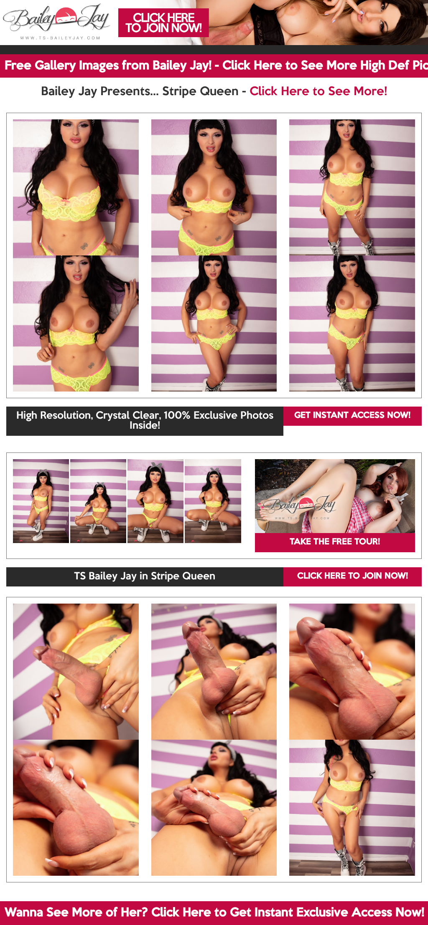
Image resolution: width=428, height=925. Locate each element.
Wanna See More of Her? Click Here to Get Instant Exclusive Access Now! (214, 912)
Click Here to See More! (318, 91)
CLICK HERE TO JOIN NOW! (352, 576)
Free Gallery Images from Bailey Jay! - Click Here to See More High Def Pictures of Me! (216, 66)
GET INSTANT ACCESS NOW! (352, 416)
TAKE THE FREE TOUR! (335, 542)
